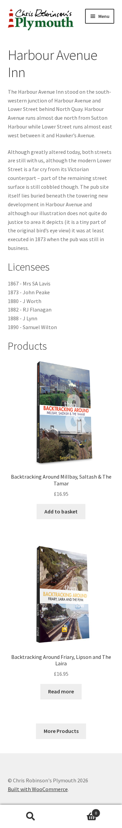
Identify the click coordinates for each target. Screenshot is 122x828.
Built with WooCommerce (38, 789)
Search (30, 816)
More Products (61, 731)
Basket (79, 810)
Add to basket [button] (61, 511)
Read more (61, 691)
